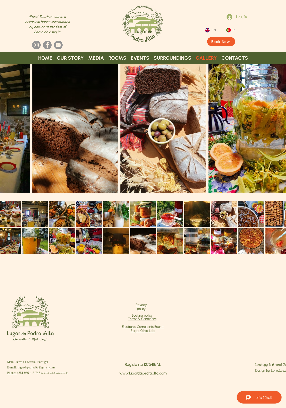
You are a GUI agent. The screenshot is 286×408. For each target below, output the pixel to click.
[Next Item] (283, 227)
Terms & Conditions (142, 319)
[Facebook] (47, 45)
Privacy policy (141, 307)
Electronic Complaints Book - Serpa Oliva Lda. (143, 329)
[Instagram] (36, 45)
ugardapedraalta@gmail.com (37, 367)
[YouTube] (58, 45)
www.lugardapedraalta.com (143, 373)
